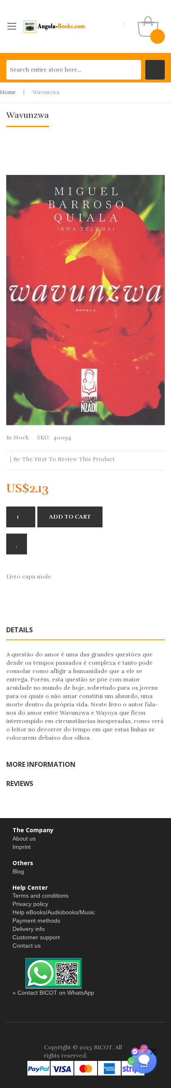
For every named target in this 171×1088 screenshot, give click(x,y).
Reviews (19, 783)
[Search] (155, 70)
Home (8, 92)
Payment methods (36, 920)
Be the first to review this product (64, 459)
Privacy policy (30, 904)
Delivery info (28, 929)
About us (24, 838)
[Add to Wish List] (16, 544)
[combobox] (73, 70)
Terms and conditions (40, 895)
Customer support (36, 937)
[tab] (85, 629)
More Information (41, 764)
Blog (18, 871)
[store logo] (54, 26)
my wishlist (124, 21)
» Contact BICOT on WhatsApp (53, 992)
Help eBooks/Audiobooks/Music (53, 912)
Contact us (26, 945)
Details (19, 629)
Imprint (21, 846)
